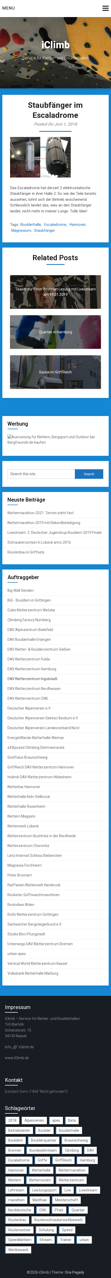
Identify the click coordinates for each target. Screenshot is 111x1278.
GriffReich (63, 1160)
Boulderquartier (44, 1140)
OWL (43, 1210)
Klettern (14, 1180)
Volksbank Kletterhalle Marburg (32, 973)
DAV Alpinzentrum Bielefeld (30, 630)
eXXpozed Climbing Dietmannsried (35, 747)
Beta (72, 1120)
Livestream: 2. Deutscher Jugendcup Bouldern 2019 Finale (54, 532)
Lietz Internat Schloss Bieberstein (34, 855)
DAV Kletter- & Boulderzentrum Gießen (38, 649)
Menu (8, 8)
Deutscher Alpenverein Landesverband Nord (43, 728)
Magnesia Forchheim (24, 865)
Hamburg (87, 1160)
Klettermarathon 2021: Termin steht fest (40, 513)
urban (84, 1240)
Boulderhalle (30, 224)
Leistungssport (44, 1190)
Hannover (77, 224)
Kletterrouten (40, 1180)
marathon (16, 1200)
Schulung (46, 1230)
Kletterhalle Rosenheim (26, 806)
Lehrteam (16, 1190)
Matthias (40, 1200)
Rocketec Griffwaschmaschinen (33, 895)
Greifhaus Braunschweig (27, 757)
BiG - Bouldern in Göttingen (29, 600)
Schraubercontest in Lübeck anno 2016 (39, 542)
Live (68, 1190)
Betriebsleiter (19, 1130)
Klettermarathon (72, 1170)
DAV (90, 1150)
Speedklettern (19, 1240)
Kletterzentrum (71, 1180)
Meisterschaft (66, 1200)
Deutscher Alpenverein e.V (29, 708)
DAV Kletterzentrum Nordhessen (34, 689)
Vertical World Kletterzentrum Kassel (37, 963)
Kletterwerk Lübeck (23, 826)
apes (56, 1120)
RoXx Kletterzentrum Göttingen (33, 914)
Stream (45, 1240)
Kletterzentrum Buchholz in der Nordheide (41, 836)
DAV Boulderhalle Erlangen (29, 639)
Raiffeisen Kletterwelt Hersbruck (33, 885)
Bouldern (15, 1140)
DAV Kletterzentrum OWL (28, 698)
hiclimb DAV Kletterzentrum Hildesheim (39, 777)
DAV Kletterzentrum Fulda (28, 659)
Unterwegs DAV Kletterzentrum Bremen (40, 944)
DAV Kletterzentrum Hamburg (31, 669)
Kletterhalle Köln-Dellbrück (28, 797)
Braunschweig (76, 1140)
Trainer (66, 1240)
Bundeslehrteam (43, 1150)
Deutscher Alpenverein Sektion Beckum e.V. (42, 718)
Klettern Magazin (21, 816)
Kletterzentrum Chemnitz (28, 846)
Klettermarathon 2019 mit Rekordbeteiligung (43, 523)
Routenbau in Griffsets (25, 552)
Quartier (78, 1210)
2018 (12, 1120)
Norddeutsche (19, 1210)
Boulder (44, 1130)
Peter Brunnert (19, 875)
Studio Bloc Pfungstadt (26, 934)
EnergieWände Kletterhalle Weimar (35, 738)
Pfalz (59, 1210)
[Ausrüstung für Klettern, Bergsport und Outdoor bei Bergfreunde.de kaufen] (55, 442)
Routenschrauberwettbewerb (58, 1220)
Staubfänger (44, 230)
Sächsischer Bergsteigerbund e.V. (34, 924)
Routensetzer (19, 1230)
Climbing (72, 1150)
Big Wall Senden (20, 590)
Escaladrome (55, 224)
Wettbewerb (18, 1250)
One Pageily (74, 1272)
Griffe (42, 1160)
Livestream (88, 1190)
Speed (67, 1230)
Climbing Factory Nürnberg (29, 620)
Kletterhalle (41, 1170)
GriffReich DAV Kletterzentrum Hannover (40, 767)
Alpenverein (34, 1120)
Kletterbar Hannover (23, 787)
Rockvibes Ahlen (20, 905)
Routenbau (17, 1220)
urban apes (16, 954)
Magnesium (21, 230)
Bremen (14, 1150)
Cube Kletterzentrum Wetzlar (31, 610)
